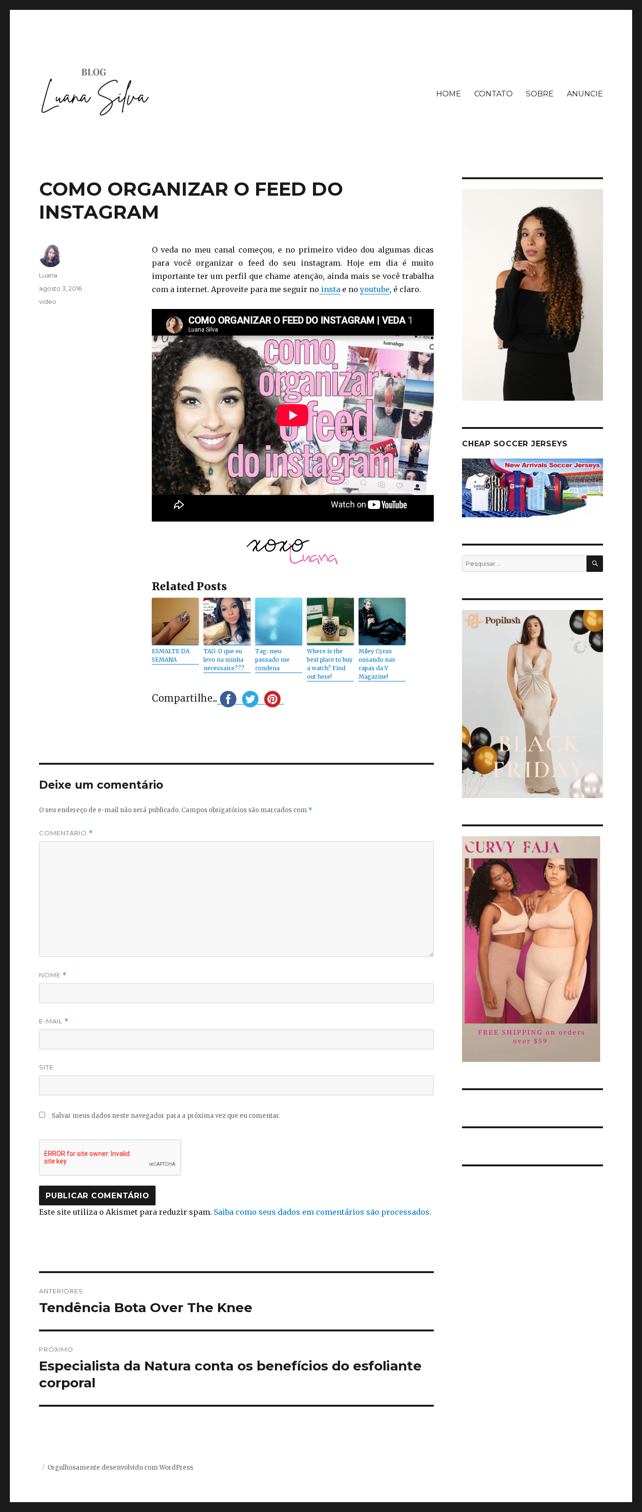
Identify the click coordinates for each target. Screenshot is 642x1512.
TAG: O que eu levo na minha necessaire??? (224, 660)
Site (46, 1067)
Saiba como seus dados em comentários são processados (322, 1212)
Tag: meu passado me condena (272, 660)
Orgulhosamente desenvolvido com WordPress (120, 1468)
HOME (448, 93)
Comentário (66, 833)
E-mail (54, 1021)
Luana (48, 275)
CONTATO (493, 93)
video (47, 301)
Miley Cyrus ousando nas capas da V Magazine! (377, 664)
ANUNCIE (585, 93)
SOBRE (540, 93)
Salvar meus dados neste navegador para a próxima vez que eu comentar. (166, 1116)
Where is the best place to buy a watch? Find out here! (329, 664)
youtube (375, 289)
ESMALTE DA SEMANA (170, 655)
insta (329, 289)
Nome (53, 975)
